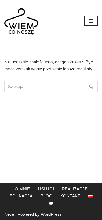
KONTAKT (70, 195)
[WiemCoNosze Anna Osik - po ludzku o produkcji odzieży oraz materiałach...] (21, 21)
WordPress (51, 214)
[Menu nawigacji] (91, 21)
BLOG (46, 195)
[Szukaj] (91, 86)
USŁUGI (46, 188)
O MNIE (22, 188)
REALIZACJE (75, 188)
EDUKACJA (21, 195)
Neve (9, 214)
